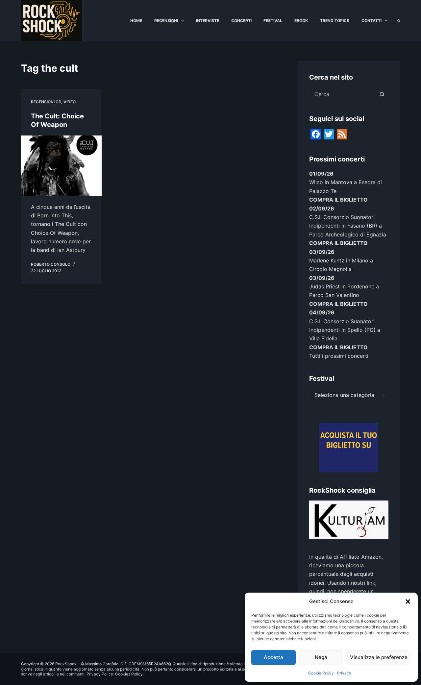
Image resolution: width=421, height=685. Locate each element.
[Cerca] (398, 20)
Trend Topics (334, 20)
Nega (321, 657)
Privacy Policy (100, 674)
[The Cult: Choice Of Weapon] (61, 165)
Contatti (371, 20)
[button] (408, 601)
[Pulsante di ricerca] (382, 94)
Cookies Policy (129, 674)
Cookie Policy (321, 673)
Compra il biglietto (338, 199)
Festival (272, 20)
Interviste (207, 20)
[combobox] (343, 94)
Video (69, 101)
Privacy (344, 673)
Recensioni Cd (46, 101)
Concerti (241, 20)
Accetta (273, 657)
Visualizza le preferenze (379, 657)
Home (136, 20)
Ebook (301, 20)
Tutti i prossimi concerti (338, 356)
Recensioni (166, 20)
